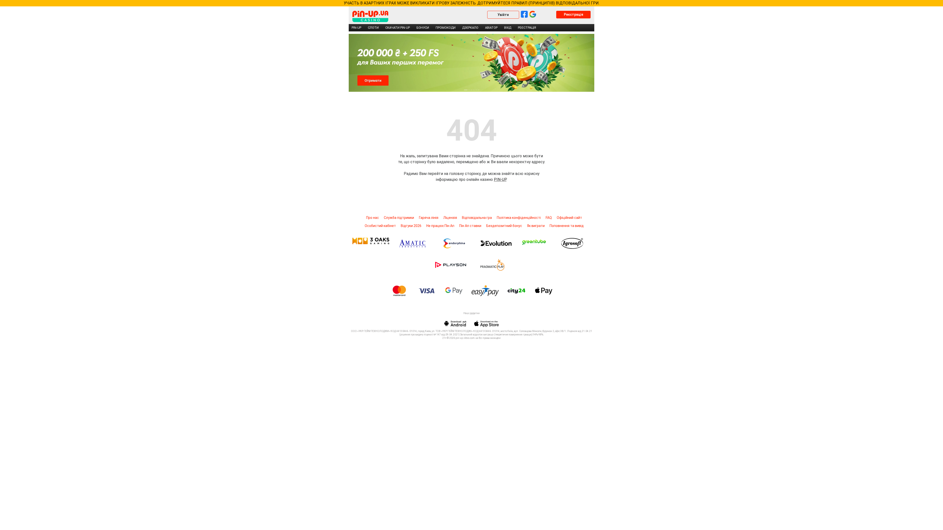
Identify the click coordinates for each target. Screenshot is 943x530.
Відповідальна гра (477, 218)
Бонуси (422, 27)
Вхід (507, 27)
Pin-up (356, 27)
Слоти (373, 27)
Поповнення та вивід (567, 226)
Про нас (372, 218)
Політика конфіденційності (519, 218)
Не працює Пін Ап (440, 226)
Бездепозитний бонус (504, 226)
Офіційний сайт (569, 218)
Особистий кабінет (380, 226)
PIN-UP (500, 179)
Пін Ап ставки (470, 226)
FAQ (549, 218)
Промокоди (446, 27)
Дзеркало (470, 27)
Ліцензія (450, 218)
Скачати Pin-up (397, 27)
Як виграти (536, 226)
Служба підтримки (399, 218)
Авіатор (491, 27)
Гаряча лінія (428, 218)
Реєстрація (573, 14)
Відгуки (411, 226)
